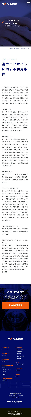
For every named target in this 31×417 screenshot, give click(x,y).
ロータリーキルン (7, 369)
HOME (11, 48)
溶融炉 (4, 372)
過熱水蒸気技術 (20, 356)
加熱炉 (4, 374)
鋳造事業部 (19, 351)
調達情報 (19, 354)
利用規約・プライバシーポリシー (15, 411)
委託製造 (19, 358)
